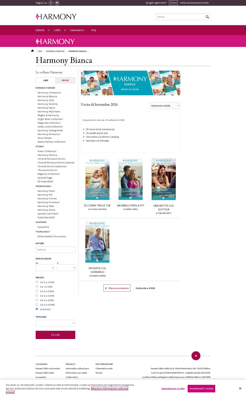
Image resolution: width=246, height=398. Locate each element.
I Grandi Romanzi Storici (51, 158)
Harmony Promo (47, 198)
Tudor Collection (46, 151)
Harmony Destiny (47, 104)
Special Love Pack (47, 213)
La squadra (41, 377)
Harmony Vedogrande (50, 130)
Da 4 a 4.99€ (47, 300)
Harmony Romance (48, 134)
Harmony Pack (46, 191)
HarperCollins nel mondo (48, 368)
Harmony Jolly (45, 100)
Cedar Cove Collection (50, 126)
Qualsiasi (45, 309)
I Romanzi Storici (47, 170)
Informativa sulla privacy (77, 368)
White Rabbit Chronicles (51, 236)
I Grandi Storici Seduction (52, 166)
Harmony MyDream (48, 111)
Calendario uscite (104, 368)
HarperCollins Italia (45, 372)
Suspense (43, 226)
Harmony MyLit (46, 107)
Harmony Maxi (45, 206)
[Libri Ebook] (55, 323)
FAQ (93, 30)
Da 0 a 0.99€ (47, 282)
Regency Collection (48, 173)
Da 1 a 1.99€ (46, 286)
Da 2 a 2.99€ (47, 291)
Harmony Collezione (49, 92)
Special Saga (44, 177)
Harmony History (47, 155)
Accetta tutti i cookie (201, 388)
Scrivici (99, 372)
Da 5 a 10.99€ (47, 304)
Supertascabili (46, 217)
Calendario (77, 30)
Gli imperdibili (45, 181)
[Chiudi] (240, 388)
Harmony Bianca (47, 96)
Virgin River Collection (50, 119)
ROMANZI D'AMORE (55, 51)
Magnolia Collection (49, 122)
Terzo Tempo (44, 137)
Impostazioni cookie (173, 388)
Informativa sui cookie (76, 372)
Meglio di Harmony (48, 115)
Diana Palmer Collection (51, 141)
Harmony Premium (48, 202)
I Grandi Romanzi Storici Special (55, 162)
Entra (173, 2)
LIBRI (57, 30)
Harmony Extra (46, 209)
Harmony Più (44, 194)
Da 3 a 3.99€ (47, 295)
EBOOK (40, 30)
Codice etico (72, 377)
